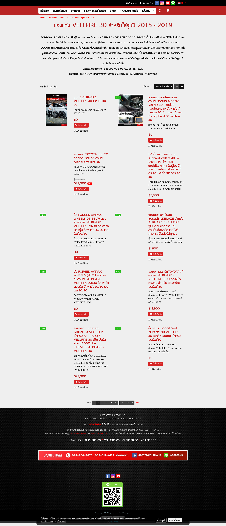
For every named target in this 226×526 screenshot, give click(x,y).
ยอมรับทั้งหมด (174, 520)
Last (137, 403)
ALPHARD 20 (93, 440)
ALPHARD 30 (130, 440)
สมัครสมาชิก (147, 3)
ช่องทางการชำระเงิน (95, 11)
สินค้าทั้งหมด (60, 11)
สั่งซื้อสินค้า (82, 125)
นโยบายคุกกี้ (61, 521)
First (89, 403)
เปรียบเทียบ (82, 131)
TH (182, 3)
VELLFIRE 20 (112, 440)
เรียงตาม (148, 86)
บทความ (75, 11)
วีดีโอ (113, 11)
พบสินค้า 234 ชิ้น (48, 86)
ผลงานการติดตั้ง (129, 11)
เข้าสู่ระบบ (132, 3)
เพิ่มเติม (146, 11)
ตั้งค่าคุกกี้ (161, 520)
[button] (160, 10)
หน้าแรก (44, 11)
